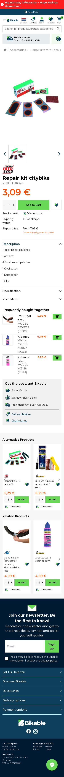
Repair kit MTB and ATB (12, 483)
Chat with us (19, 420)
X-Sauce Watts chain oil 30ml (43, 559)
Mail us (26, 414)
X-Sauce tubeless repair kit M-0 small (44, 484)
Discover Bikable (14, 681)
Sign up (51, 646)
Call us (16, 414)
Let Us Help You (13, 672)
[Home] (6, 49)
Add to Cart (33, 205)
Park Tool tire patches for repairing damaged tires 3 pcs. (13, 564)
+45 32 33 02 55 (9, 746)
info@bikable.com (10, 749)
